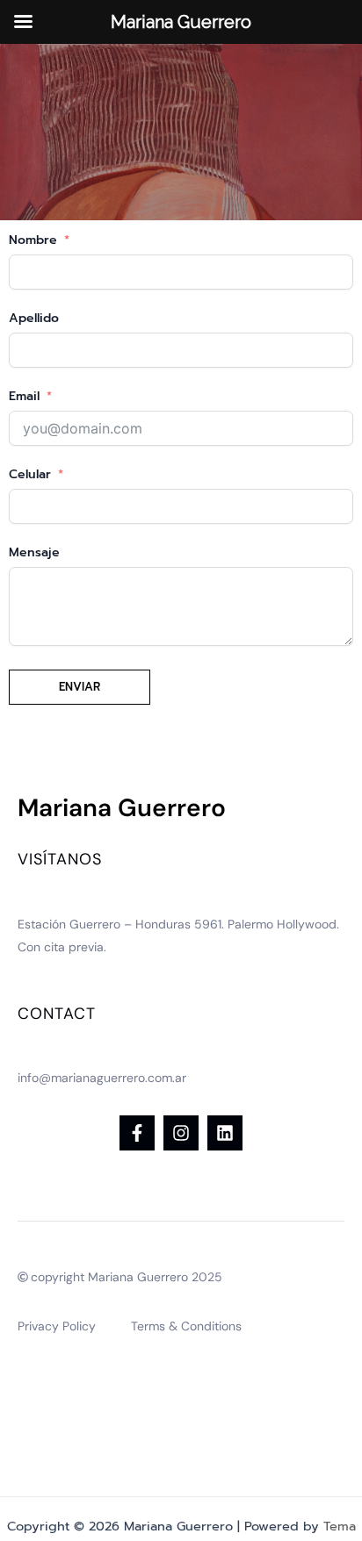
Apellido (34, 318)
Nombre (33, 240)
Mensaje (34, 552)
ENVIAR (79, 686)
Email (24, 396)
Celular (30, 474)
